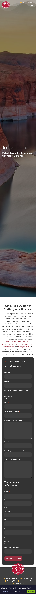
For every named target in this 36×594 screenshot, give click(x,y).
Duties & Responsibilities (13, 420)
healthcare (29, 344)
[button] (32, 6)
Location (7, 442)
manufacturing (23, 342)
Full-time (8, 399)
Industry (7, 381)
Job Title (7, 372)
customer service (18, 344)
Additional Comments (12, 459)
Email (6, 528)
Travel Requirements (12, 411)
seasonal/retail (11, 342)
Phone (7, 520)
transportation (23, 347)
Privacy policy (4, 591)
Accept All (31, 591)
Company (8, 511)
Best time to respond (11, 547)
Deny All (17, 591)
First (5, 499)
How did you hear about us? (14, 450)
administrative (8, 347)
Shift (6, 402)
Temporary (9, 396)
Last (5, 507)
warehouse (6, 344)
